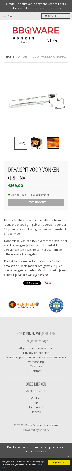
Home (10, 56)
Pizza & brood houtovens (41, 425)
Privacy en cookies (36, 353)
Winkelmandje (57, 15)
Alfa (36, 403)
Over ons (36, 366)
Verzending (36, 362)
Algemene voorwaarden (36, 348)
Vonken (36, 398)
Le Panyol (36, 407)
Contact (36, 371)
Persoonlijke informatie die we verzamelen (36, 357)
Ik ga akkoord (58, 462)
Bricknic (36, 412)
